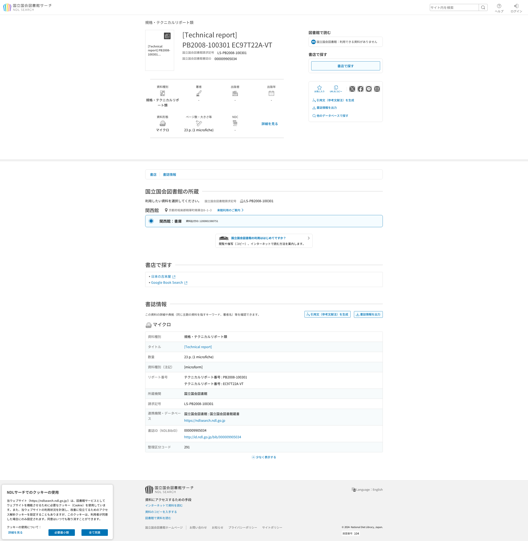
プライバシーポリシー (242, 527)
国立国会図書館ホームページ (164, 527)
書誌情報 (169, 174)
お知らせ (217, 527)
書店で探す (345, 65)
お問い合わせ (198, 527)
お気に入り (319, 91)
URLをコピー (336, 91)
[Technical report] (198, 346)
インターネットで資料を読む (164, 505)
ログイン (516, 11)
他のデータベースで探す (332, 115)
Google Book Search (167, 282)
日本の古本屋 (161, 276)
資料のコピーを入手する (161, 512)
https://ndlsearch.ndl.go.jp (204, 420)
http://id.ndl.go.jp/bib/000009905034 (212, 436)
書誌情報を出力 (327, 107)
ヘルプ (499, 11)
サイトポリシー (272, 527)
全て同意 (94, 532)
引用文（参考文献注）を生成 (335, 100)
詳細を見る (270, 123)
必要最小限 (61, 532)
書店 (153, 174)
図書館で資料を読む (158, 518)
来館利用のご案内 (228, 210)
